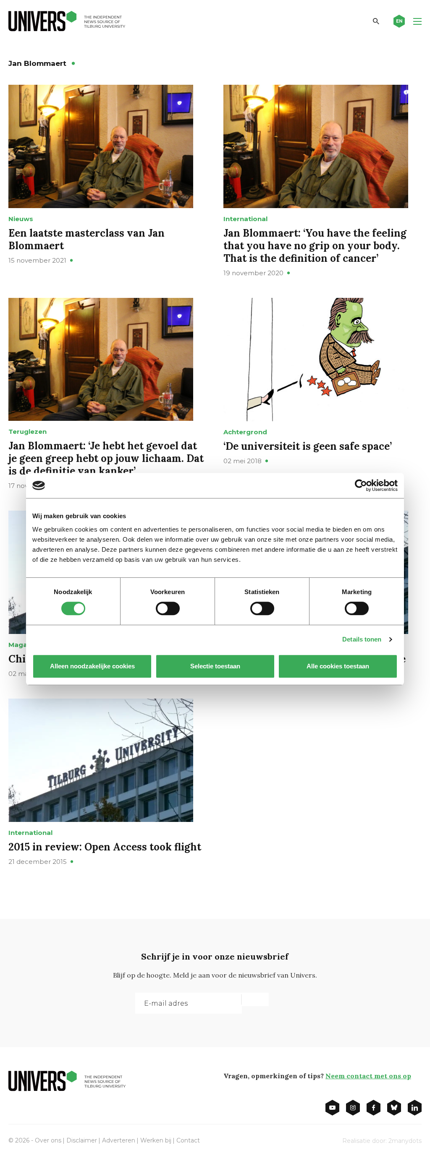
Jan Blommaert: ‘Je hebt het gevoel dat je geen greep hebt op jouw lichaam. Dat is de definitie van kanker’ (106, 458)
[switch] (168, 608)
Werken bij (155, 1140)
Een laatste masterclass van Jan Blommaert (86, 239)
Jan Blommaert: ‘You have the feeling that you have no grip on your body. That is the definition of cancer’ (314, 246)
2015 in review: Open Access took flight (104, 846)
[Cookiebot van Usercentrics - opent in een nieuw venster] (361, 485)
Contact (188, 1140)
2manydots (405, 1141)
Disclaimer (81, 1140)
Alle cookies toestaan (338, 666)
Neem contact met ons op (368, 1076)
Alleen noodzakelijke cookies (92, 666)
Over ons (48, 1140)
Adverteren (118, 1140)
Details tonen (361, 639)
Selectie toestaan (215, 666)
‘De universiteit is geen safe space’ (307, 446)
